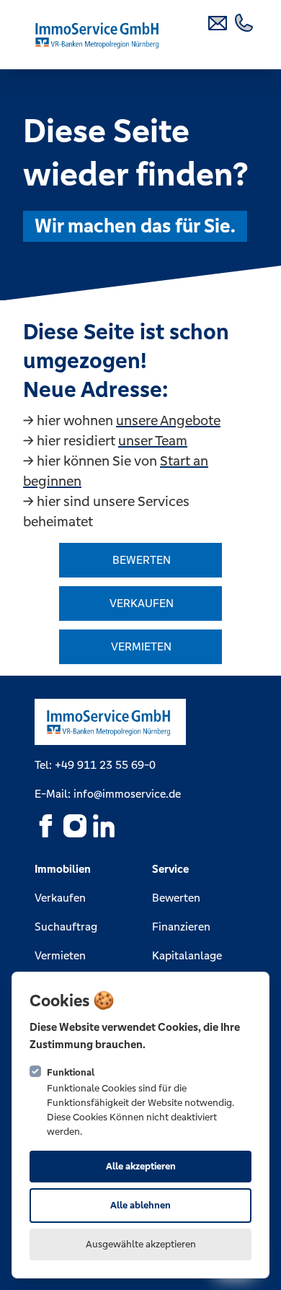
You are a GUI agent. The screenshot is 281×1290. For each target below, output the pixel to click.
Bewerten (176, 898)
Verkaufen (60, 898)
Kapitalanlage (187, 955)
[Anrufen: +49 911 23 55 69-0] (245, 22)
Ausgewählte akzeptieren (141, 1244)
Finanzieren (181, 926)
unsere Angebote (168, 420)
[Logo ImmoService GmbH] (98, 35)
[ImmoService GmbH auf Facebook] (46, 825)
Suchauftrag (66, 926)
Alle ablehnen (140, 1205)
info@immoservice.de (127, 794)
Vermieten (60, 955)
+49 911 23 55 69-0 (105, 765)
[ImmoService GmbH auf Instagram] (74, 825)
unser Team (152, 440)
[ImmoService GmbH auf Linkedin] (103, 825)
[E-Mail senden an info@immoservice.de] (219, 22)
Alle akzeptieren (141, 1166)
